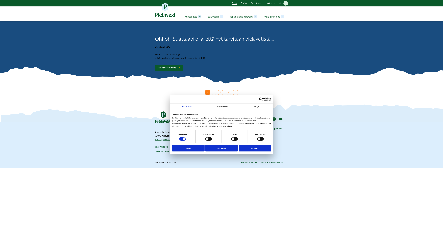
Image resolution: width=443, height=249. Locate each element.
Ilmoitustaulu (270, 3)
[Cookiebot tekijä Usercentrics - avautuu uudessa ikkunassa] (261, 99)
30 (229, 92)
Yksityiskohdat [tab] (221, 107)
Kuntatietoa (191, 16)
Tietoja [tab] (256, 107)
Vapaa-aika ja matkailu (241, 16)
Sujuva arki (213, 16)
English (244, 3)
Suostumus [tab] (187, 107)
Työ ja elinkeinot (271, 16)
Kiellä (188, 148)
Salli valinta (221, 148)
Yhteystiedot (256, 3)
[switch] (208, 139)
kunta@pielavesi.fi (163, 139)
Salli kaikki (254, 148)
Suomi (234, 3)
